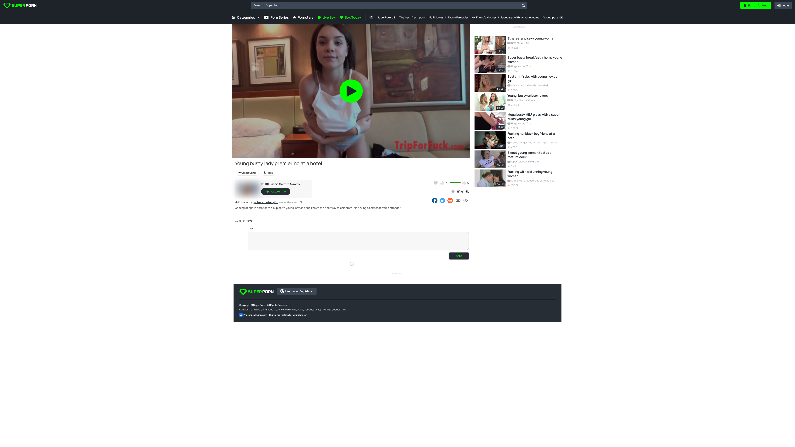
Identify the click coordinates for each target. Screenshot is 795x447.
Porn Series (280, 17)
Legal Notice (281, 309)
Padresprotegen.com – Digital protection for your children (275, 314)
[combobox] (389, 5)
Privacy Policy (296, 309)
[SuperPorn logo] (19, 6)
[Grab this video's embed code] (465, 200)
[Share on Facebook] (434, 200)
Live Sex (329, 17)
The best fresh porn (412, 17)
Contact (243, 309)
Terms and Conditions (261, 309)
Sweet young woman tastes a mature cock (529, 154)
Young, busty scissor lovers (527, 95)
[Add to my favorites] (436, 183)
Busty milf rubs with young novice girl (532, 78)
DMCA (345, 309)
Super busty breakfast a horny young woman (534, 59)
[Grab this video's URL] (458, 200)
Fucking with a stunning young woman (529, 173)
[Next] (561, 17)
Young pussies (552, 17)
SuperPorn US (386, 17)
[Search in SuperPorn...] (523, 5)
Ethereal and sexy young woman (531, 38)
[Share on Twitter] (442, 200)
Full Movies (436, 17)
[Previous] (371, 17)
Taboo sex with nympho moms (520, 17)
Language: (297, 291)
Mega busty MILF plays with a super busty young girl (533, 116)
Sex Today (353, 17)
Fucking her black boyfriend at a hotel (531, 135)
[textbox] (385, 5)
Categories (246, 17)
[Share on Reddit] (450, 200)
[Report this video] (301, 202)
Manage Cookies (331, 309)
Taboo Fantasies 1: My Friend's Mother (472, 17)
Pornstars (305, 17)
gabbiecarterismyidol (265, 202)
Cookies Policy (313, 309)
